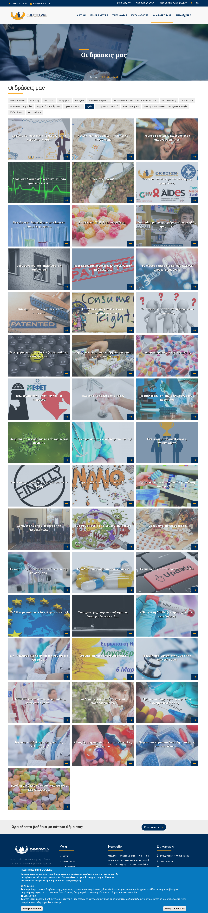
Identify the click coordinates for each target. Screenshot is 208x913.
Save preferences (31, 908)
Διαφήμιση (64, 100)
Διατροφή (49, 100)
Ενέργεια (79, 100)
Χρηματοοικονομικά (107, 106)
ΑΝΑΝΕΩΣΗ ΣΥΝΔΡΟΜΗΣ (175, 3)
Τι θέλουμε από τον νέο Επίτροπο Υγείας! (103, 439)
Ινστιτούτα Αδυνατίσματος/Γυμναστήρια (135, 100)
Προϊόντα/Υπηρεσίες (21, 106)
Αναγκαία (29, 886)
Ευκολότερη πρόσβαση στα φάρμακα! (103, 569)
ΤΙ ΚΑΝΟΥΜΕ (119, 15)
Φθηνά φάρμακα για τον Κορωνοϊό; (167, 352)
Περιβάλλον (187, 100)
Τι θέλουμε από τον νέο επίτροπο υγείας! (39, 612)
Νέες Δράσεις (17, 100)
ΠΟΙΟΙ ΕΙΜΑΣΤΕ (99, 15)
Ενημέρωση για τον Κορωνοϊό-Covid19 (167, 569)
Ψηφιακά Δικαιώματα (48, 106)
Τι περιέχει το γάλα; (103, 179)
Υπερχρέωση (34, 112)
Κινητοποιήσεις (131, 106)
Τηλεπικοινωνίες (73, 106)
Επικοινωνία (151, 827)
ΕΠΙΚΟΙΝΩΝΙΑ (183, 15)
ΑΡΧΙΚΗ (81, 15)
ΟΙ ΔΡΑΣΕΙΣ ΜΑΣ (162, 15)
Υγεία (91, 106)
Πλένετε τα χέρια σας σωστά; (103, 395)
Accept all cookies (174, 908)
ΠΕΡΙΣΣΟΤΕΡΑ (66, 157)
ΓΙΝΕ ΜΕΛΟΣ (133, 3)
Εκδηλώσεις (16, 112)
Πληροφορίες (73, 880)
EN (197, 3)
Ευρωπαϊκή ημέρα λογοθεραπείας (103, 655)
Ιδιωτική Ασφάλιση (99, 100)
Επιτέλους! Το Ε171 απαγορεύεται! (103, 222)
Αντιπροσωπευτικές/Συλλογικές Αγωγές (166, 106)
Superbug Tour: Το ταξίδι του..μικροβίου (103, 525)
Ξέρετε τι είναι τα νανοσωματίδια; (103, 482)
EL (192, 3)
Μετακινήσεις (169, 100)
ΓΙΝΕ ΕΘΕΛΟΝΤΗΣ (151, 3)
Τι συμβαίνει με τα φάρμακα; (167, 525)
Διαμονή (34, 100)
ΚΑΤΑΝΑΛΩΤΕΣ (140, 15)
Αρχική (94, 77)
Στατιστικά (30, 895)
